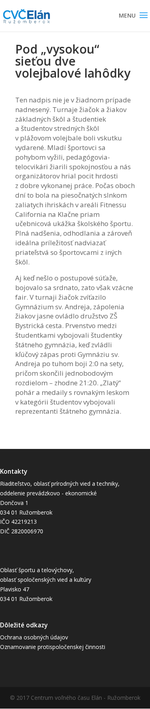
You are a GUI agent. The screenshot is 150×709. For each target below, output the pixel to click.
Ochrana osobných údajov (34, 637)
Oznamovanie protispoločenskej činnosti (52, 647)
